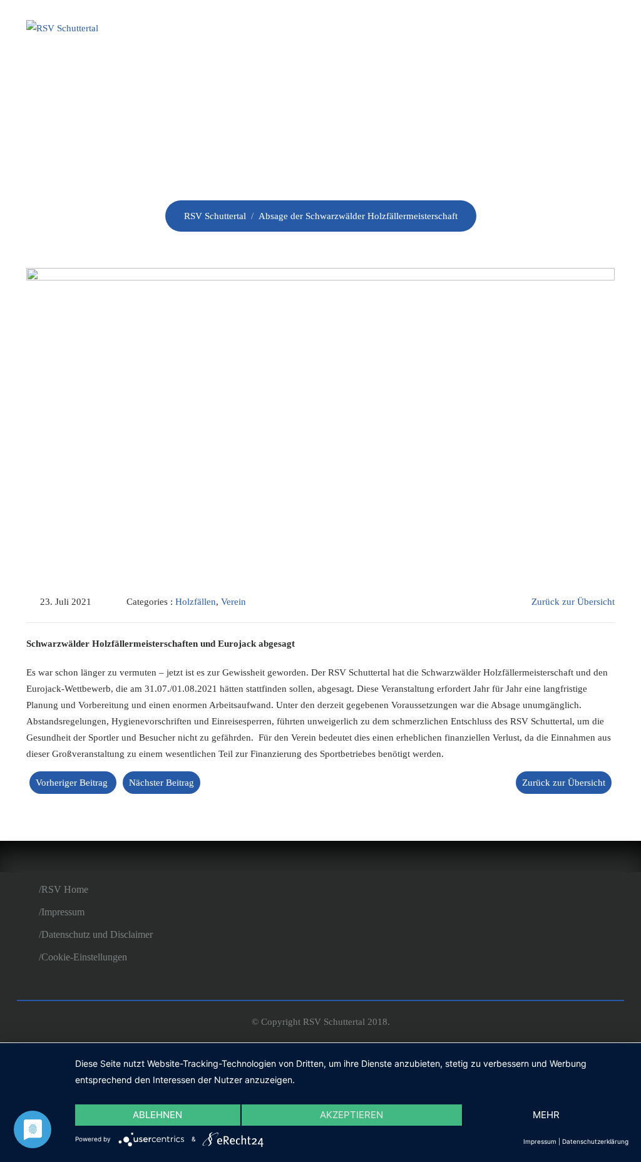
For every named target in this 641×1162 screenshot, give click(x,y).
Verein (287, 30)
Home (228, 30)
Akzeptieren (351, 1115)
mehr (546, 1115)
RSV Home (64, 889)
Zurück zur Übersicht (573, 602)
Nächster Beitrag (161, 783)
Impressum (63, 912)
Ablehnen (157, 1115)
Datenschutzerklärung (595, 1141)
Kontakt (577, 30)
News (346, 30)
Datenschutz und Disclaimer (97, 934)
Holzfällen (489, 30)
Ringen (406, 30)
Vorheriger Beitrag (72, 783)
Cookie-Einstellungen (84, 957)
